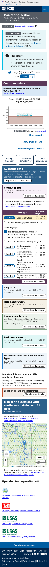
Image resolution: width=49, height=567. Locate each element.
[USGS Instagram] (45, 554)
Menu (45, 9)
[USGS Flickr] (39, 554)
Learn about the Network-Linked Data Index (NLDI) (24, 473)
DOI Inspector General (12, 561)
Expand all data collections (17, 180)
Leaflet (12, 466)
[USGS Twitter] (30, 554)
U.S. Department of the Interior (16, 558)
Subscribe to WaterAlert (14, 93)
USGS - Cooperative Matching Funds (17, 523)
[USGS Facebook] (33, 554)
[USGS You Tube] (42, 554)
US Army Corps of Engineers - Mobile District (21, 510)
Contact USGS (9, 554)
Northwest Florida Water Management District (18, 496)
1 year (37, 72)
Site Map (43, 550)
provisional (41, 131)
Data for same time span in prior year (24, 241)
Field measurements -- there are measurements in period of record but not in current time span (25, 234)
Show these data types (34, 295)
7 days (15, 72)
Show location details (34, 394)
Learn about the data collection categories (22, 176)
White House (29, 561)
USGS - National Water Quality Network (19, 536)
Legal (22, 550)
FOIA (5, 564)
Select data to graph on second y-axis (25, 222)
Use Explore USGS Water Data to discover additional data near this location (21, 419)
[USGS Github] (36, 554)
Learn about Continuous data (17, 206)
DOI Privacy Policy (10, 550)
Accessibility (31, 550)
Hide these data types (34, 195)
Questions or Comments (24, 545)
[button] (24, 442)
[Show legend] (44, 457)
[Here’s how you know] (24, 3)
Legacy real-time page (25, 26)
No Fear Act (41, 561)
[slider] (43, 128)
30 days (26, 72)
